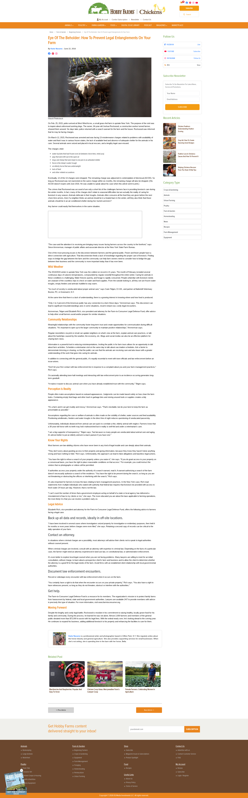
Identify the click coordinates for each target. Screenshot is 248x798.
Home (51, 32)
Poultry (81, 25)
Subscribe (189, 8)
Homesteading (79, 769)
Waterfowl (26, 757)
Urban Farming (79, 776)
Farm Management (81, 761)
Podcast (148, 25)
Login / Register (183, 775)
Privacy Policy (130, 782)
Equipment (78, 757)
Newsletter (135, 19)
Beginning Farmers (75, 32)
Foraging (77, 765)
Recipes (129, 768)
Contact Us (147, 19)
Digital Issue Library (130, 25)
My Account (103, 19)
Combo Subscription (119, 19)
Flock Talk (26, 768)
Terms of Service (132, 786)
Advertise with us (184, 750)
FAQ (179, 757)
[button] (157, 674)
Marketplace (177, 25)
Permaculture (79, 772)
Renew (180, 768)
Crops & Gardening (81, 754)
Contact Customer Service (187, 754)
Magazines (161, 25)
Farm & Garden (98, 25)
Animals (68, 25)
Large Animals (28, 754)
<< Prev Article (61, 710)
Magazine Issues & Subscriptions (137, 754)
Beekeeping (27, 750)
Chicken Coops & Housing (32, 775)
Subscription (192, 729)
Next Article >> (149, 710)
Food (112, 25)
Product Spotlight (132, 757)
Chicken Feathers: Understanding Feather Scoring (186, 128)
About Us (129, 778)
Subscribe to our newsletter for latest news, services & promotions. (180, 85)
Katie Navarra (57, 49)
